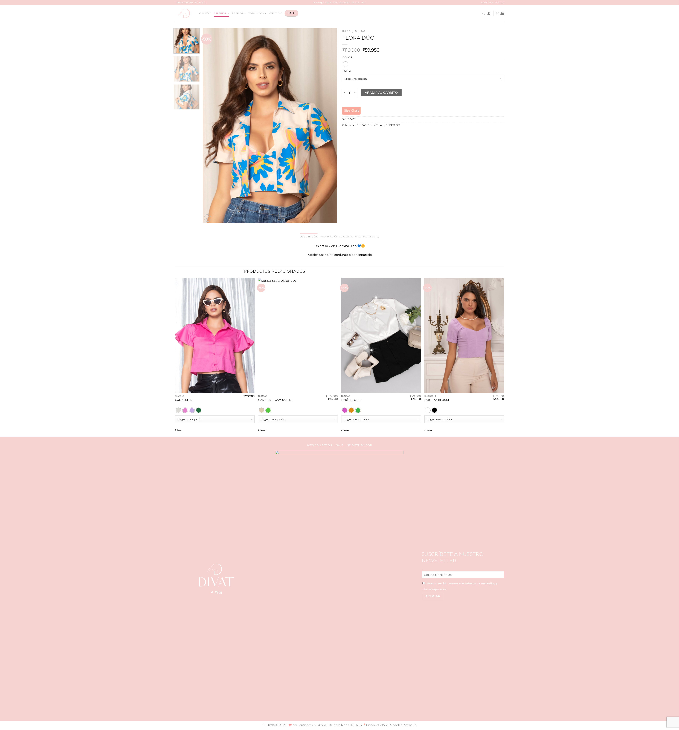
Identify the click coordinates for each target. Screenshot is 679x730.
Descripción (308, 236)
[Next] (330, 125)
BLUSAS (360, 31)
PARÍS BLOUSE (351, 400)
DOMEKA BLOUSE (437, 400)
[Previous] (210, 125)
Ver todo (275, 13)
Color (348, 57)
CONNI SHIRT (184, 400)
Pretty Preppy (376, 125)
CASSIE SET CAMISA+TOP (275, 400)
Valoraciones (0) (367, 236)
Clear (179, 430)
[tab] (308, 236)
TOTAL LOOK (256, 13)
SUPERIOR (220, 13)
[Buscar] (483, 13)
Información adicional (336, 236)
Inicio (346, 31)
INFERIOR (237, 13)
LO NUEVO (204, 13)
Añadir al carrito (381, 92)
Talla (347, 71)
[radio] (345, 64)
